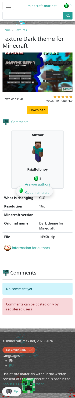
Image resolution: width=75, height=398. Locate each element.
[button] (7, 72)
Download (37, 110)
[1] (55, 97)
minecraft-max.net (42, 6)
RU (11, 365)
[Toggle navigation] (8, 6)
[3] (63, 97)
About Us (9, 384)
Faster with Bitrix (16, 350)
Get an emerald (37, 192)
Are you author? (37, 184)
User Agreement (31, 384)
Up (16, 391)
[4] (67, 97)
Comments (20, 122)
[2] (59, 97)
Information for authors (31, 247)
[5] (70, 97)
